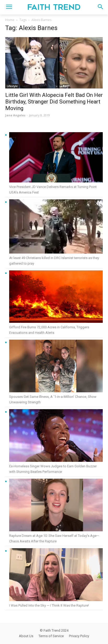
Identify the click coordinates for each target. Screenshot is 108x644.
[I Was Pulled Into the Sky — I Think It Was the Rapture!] (56, 575)
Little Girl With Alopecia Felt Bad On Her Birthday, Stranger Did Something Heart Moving (54, 101)
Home (9, 20)
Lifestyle (12, 86)
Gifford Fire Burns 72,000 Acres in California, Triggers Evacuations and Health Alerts (49, 330)
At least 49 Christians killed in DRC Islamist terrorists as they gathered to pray (54, 260)
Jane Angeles (15, 115)
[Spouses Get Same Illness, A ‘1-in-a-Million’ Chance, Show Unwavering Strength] (56, 367)
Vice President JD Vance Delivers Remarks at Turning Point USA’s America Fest (53, 189)
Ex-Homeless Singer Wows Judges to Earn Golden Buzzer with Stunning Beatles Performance (53, 469)
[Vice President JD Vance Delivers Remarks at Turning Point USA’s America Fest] (56, 158)
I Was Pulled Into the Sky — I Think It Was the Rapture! (49, 605)
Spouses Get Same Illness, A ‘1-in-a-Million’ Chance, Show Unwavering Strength (52, 399)
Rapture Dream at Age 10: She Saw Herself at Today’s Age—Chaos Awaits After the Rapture (54, 538)
